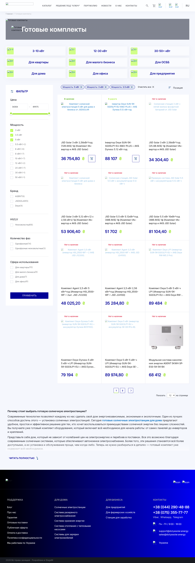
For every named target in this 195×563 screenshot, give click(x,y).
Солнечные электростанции (69, 507)
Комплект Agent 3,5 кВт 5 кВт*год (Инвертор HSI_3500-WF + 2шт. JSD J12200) (77, 291)
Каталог (47, 5)
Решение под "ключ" (68, 5)
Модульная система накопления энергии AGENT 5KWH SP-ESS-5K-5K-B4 (166, 363)
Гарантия (12, 517)
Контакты (131, 5)
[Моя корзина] (154, 5)
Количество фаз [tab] (20, 238)
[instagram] (170, 5)
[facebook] (177, 5)
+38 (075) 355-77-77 (170, 512)
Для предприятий (115, 507)
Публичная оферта (17, 527)
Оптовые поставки (17, 522)
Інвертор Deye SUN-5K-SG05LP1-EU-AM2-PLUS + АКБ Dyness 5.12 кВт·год (122, 146)
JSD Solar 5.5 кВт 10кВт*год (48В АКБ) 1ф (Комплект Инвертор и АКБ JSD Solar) (164, 220)
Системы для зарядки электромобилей (66, 536)
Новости (106, 5)
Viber (156, 517)
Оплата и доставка (17, 532)
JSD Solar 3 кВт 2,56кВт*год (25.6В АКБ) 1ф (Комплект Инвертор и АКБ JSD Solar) (165, 146)
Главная (9, 14)
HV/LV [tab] (14, 219)
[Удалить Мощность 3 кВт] (105, 87)
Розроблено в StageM (42, 560)
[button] (187, 6)
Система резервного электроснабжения (66, 514)
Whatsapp (165, 517)
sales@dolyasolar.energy (172, 534)
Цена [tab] (13, 99)
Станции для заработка (119, 517)
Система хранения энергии (69, 520)
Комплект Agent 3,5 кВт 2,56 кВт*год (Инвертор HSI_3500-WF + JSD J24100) (121, 291)
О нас (118, 5)
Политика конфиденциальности (24, 537)
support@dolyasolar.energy (173, 531)
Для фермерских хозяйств (120, 512)
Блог (9, 507)
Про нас (11, 512)
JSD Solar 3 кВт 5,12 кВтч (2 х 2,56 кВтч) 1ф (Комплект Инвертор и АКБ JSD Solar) (77, 220)
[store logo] (19, 5)
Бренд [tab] (14, 190)
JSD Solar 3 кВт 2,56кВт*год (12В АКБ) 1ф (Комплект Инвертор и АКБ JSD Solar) (77, 146)
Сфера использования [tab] (24, 262)
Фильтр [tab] (22, 91)
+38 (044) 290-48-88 (171, 507)
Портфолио (90, 5)
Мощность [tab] (17, 124)
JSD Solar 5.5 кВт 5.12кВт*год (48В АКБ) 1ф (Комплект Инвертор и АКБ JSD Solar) (121, 220)
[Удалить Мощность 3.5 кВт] (131, 87)
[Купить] (91, 158)
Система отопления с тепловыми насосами (72, 527)
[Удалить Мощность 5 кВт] (81, 87)
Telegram (178, 517)
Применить (29, 295)
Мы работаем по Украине (21, 542)
